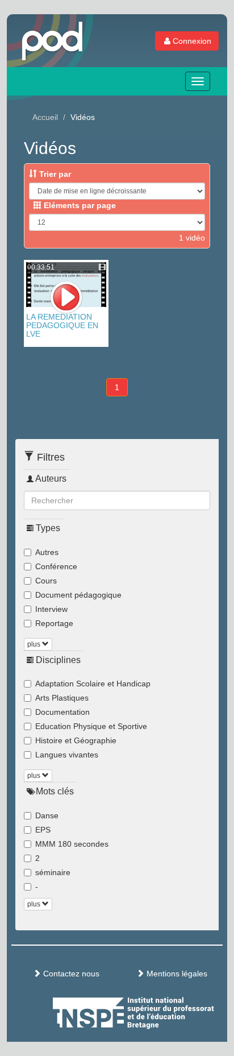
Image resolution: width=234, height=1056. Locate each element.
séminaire (52, 872)
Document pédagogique (78, 594)
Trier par (54, 174)
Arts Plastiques (62, 697)
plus (34, 644)
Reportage (54, 623)
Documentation (62, 712)
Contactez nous (70, 973)
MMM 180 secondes (71, 843)
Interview (51, 609)
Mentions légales (175, 973)
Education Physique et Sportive (91, 726)
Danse (46, 815)
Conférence (56, 566)
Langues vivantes (66, 754)
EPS (43, 829)
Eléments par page (78, 205)
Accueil (45, 117)
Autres (46, 552)
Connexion (192, 40)
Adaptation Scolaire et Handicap (93, 683)
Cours (46, 580)
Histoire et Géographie (75, 740)
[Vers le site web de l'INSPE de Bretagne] (154, 1011)
